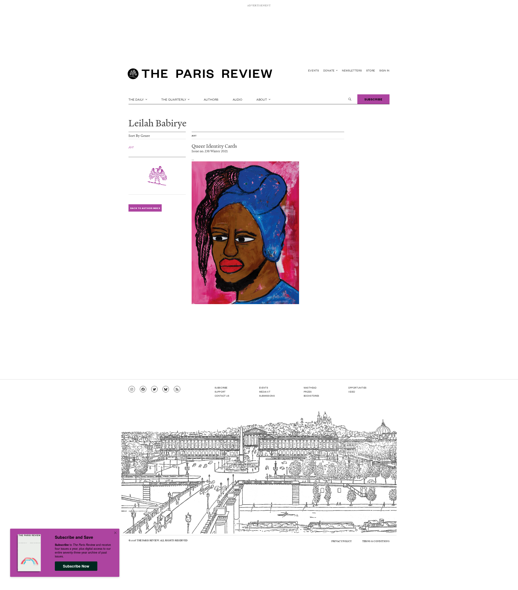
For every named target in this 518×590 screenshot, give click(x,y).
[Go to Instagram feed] (131, 389)
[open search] (350, 99)
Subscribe (373, 99)
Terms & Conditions (376, 541)
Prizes (308, 391)
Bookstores (311, 395)
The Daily (136, 99)
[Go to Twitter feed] (154, 389)
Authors (211, 99)
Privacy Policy (341, 541)
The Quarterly (174, 99)
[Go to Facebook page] (143, 389)
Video (351, 391)
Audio (237, 99)
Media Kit (264, 391)
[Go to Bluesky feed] (165, 389)
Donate (329, 70)
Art (131, 147)
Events (313, 70)
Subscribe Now (76, 566)
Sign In (384, 70)
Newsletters (352, 70)
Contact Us (222, 395)
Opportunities (357, 387)
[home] (200, 74)
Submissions (267, 395)
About (262, 99)
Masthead (310, 387)
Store (370, 70)
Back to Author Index (145, 208)
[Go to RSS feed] (177, 389)
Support (220, 391)
